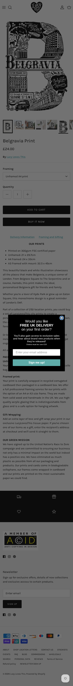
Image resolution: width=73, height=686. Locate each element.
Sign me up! (37, 362)
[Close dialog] (61, 318)
